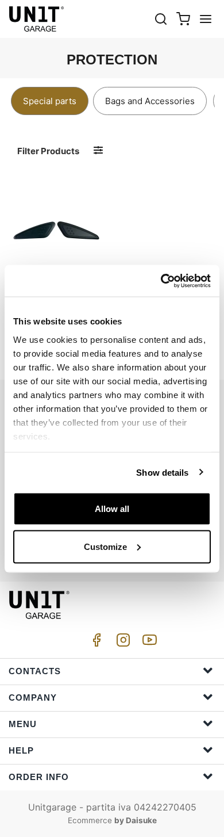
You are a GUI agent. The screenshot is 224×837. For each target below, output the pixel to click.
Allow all (112, 509)
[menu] (206, 19)
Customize (105, 546)
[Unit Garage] (37, 19)
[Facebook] (95, 642)
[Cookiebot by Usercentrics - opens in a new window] (161, 280)
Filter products (48, 151)
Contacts (35, 671)
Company (33, 697)
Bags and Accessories (150, 100)
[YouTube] (147, 642)
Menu (23, 724)
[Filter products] (98, 150)
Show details (162, 472)
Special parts (49, 100)
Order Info (39, 777)
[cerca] (161, 19)
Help (21, 750)
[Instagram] (121, 642)
